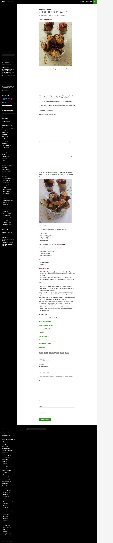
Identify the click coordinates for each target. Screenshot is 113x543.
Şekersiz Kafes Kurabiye (44, 360)
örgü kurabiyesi (53, 172)
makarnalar (5, 202)
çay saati (5, 185)
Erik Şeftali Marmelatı (44, 365)
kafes (41, 352)
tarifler (3, 176)
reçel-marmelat (5, 472)
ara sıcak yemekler (6, 121)
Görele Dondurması (6, 75)
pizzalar (3, 158)
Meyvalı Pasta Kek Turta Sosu (8, 234)
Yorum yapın (62, 15)
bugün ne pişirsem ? (6, 125)
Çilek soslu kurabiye (44, 336)
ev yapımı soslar (5, 138)
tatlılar (4, 529)
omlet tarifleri (5, 156)
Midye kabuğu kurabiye (45, 343)
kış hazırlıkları (5, 147)
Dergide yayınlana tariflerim (7, 128)
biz (2, 123)
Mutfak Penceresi (7, 2)
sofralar (3, 174)
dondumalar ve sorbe (7, 191)
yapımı (67, 352)
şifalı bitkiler (4, 483)
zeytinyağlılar (5, 222)
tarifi (57, 352)
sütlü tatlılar (5, 215)
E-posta (41, 406)
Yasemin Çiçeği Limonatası (7, 242)
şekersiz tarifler (5, 169)
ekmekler (5, 193)
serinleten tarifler (5, 171)
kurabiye (52, 352)
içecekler (5, 196)
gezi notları (4, 141)
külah (46, 352)
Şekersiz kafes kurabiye (45, 321)
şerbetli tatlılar (6, 213)
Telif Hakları (89, 1)
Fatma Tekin (53, 15)
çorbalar (4, 187)
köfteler (3, 150)
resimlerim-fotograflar (6, 165)
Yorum (41, 380)
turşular (4, 220)
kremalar (4, 152)
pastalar (4, 206)
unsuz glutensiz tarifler (6, 224)
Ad (40, 400)
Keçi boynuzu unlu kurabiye (46, 325)
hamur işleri (4, 143)
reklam (3, 163)
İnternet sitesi (42, 413)
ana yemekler (5, 180)
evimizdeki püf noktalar (7, 139)
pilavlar (4, 207)
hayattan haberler (5, 145)
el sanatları (4, 134)
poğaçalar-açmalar (6, 160)
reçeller (4, 209)
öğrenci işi (5, 204)
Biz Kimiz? (82, 1)
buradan (68, 301)
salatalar (4, 211)
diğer (3, 130)
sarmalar (4, 167)
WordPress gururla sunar (7, 541)
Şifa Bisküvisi (42, 347)
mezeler (3, 154)
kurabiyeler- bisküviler (45, 9)
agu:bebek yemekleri (7, 178)
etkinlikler (4, 136)
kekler (4, 198)
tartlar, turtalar (6, 217)
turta (62, 352)
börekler (4, 494)
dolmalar (4, 132)
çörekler (4, 127)
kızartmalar (4, 149)
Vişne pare (41, 332)
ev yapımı (5, 195)
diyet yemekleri (6, 189)
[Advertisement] (57, 82)
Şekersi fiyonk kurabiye (45, 328)
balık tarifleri (5, 182)
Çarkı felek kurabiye (44, 340)
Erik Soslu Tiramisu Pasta (7, 232)
